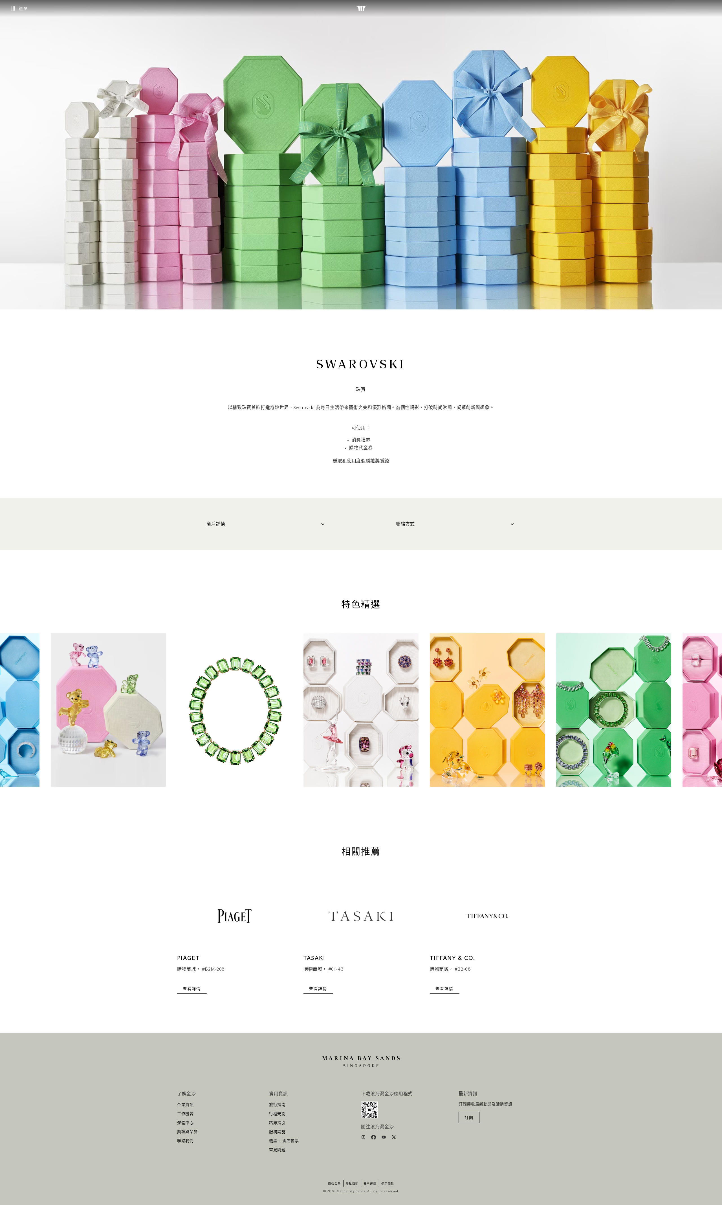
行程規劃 (277, 1114)
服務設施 (277, 1132)
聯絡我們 (185, 1141)
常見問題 (277, 1150)
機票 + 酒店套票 (284, 1141)
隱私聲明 (352, 1183)
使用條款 (387, 1183)
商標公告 (334, 1183)
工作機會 (185, 1114)
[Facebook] (374, 1138)
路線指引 (277, 1123)
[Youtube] (384, 1138)
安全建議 (370, 1183)
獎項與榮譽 (187, 1132)
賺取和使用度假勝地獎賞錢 (361, 461)
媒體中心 (185, 1123)
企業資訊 (185, 1105)
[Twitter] (393, 1138)
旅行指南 (277, 1105)
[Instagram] (364, 1138)
